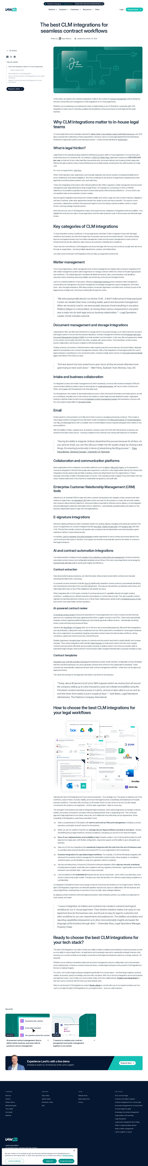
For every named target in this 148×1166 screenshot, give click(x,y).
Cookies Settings (14, 1161)
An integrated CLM (79, 500)
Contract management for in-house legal (128, 1102)
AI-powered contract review (64, 615)
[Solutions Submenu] (67, 9)
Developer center (47, 1102)
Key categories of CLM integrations (19, 73)
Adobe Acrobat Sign (109, 527)
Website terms (83, 1095)
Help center (45, 1095)
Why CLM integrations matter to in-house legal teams (25, 66)
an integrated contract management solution (100, 399)
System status (46, 1099)
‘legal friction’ (122, 140)
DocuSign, (98, 527)
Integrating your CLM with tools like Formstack (70, 662)
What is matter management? (124, 1128)
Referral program (10, 1105)
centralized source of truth (131, 599)
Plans (97, 9)
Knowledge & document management (127, 1112)
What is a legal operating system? (126, 1125)
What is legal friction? (17, 70)
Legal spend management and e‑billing (127, 1122)
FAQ (43, 1105)
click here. (77, 170)
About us (8, 1095)
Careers (8, 1099)
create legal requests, (106, 386)
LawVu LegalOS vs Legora (123, 1132)
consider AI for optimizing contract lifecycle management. (103, 557)
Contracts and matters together (125, 1099)
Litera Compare (96, 643)
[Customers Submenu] (80, 9)
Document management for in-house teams (129, 1105)
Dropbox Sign (127, 527)
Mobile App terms (84, 1099)
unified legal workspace (102, 282)
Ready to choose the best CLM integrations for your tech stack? (25, 81)
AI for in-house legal (121, 1095)
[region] (40, 1156)
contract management (118, 99)
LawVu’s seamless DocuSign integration (77, 537)
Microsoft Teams (117, 467)
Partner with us (10, 1102)
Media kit (8, 1115)
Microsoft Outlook (117, 420)
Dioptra (78, 627)
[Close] (74, 1150)
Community (8, 1112)
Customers (75, 9)
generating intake (84, 402)
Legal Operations (120, 1119)
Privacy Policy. (68, 1155)
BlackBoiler (68, 627)
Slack (106, 467)
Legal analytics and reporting (124, 1115)
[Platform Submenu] (56, 9)
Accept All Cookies (66, 1161)
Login (122, 9)
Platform (52, 9)
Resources (87, 9)
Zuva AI (88, 583)
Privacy (80, 1102)
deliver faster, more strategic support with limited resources (112, 134)
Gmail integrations (134, 420)
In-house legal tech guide (123, 1109)
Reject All (49, 1161)
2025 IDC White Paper (101, 157)
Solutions (62, 9)
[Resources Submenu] (92, 9)
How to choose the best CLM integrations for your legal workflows (26, 77)
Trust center (9, 1109)
